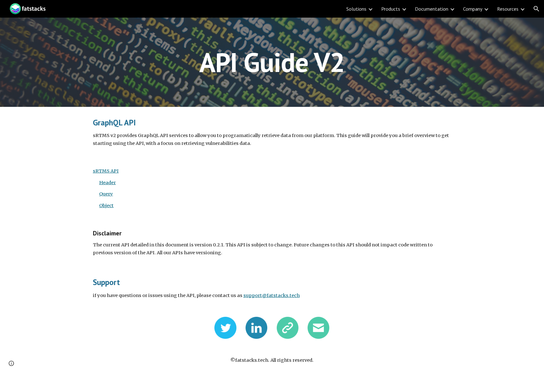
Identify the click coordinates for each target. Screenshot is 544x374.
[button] (536, 8)
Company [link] (472, 9)
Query (106, 194)
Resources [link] (507, 9)
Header (107, 182)
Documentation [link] (431, 9)
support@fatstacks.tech (271, 295)
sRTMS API (106, 171)
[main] (272, 62)
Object (106, 205)
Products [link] (390, 9)
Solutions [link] (356, 9)
